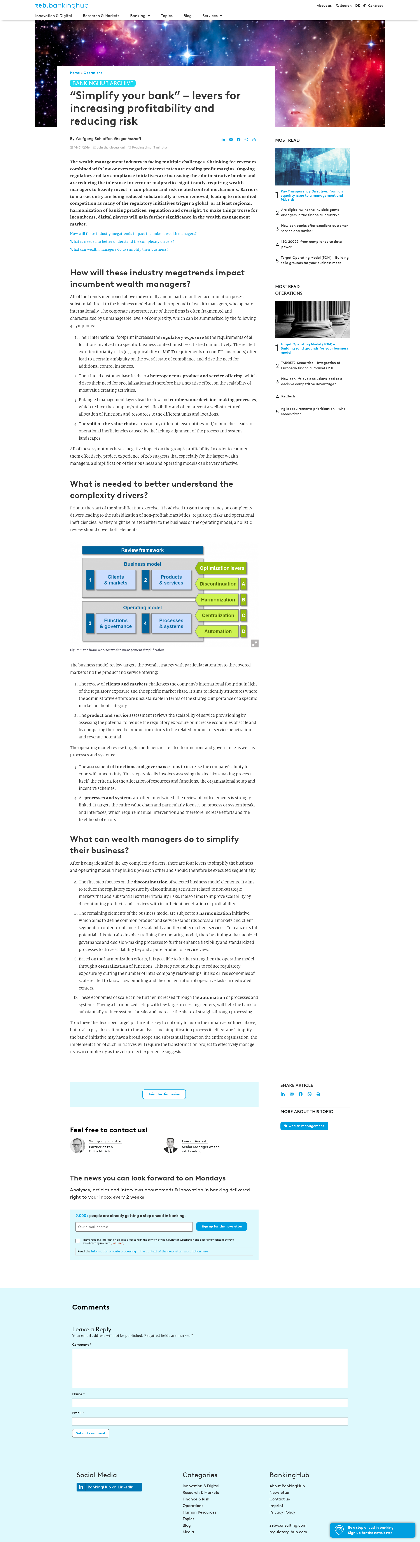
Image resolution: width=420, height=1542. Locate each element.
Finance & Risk (196, 1499)
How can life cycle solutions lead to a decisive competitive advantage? (311, 381)
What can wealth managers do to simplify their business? (119, 249)
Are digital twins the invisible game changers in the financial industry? (310, 212)
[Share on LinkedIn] (223, 139)
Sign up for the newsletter (221, 1226)
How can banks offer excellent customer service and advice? (314, 228)
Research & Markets (101, 16)
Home (75, 73)
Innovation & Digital (53, 16)
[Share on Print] (254, 139)
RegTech (288, 396)
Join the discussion (164, 1094)
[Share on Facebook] (238, 139)
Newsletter (280, 1492)
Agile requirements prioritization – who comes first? (313, 411)
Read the (142, 1251)
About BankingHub (287, 1486)
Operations (93, 73)
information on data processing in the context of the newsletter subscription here (149, 1251)
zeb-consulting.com (288, 1525)
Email (78, 1413)
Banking (137, 16)
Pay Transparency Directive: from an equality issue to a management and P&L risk (312, 195)
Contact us (280, 1499)
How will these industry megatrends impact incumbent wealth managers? (133, 233)
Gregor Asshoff (127, 138)
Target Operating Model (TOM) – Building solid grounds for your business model (315, 260)
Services (210, 16)
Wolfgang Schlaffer (94, 138)
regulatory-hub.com (288, 1532)
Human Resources (199, 1512)
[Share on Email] (231, 139)
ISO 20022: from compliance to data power (311, 244)
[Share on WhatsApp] (246, 139)
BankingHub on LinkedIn (110, 1487)
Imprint (276, 1505)
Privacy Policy (282, 1512)
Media (188, 1532)
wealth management (306, 1126)
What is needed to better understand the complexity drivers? (122, 241)
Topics (167, 16)
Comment (81, 1345)
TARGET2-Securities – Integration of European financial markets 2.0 (310, 365)
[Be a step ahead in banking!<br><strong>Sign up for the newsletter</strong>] (339, 1530)
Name (78, 1394)
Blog (188, 16)
